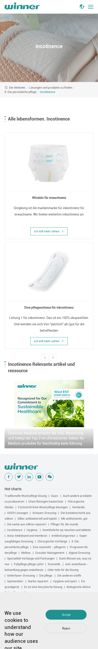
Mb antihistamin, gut (74, 518)
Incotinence (47, 92)
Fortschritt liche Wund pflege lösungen (43, 507)
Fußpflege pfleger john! (29, 564)
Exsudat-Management (49, 552)
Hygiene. (32, 530)
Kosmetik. (54, 564)
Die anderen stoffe (69, 575)
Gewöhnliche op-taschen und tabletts (66, 530)
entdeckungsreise (63, 535)
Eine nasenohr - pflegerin (49, 547)
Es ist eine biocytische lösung (43, 587)
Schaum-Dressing (44, 513)
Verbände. (78, 507)
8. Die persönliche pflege (20, 92)
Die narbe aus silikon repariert (26, 524)
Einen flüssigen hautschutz (45, 501)
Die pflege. (46, 575)
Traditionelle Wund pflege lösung (26, 496)
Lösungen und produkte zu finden (50, 87)
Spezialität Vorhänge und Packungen (31, 558)
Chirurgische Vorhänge (52, 541)
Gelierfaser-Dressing (21, 575)
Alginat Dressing (79, 552)
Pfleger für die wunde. (65, 524)
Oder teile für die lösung (63, 570)
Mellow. (26, 552)
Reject (66, 628)
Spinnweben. (15, 581)
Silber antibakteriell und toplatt (37, 518)
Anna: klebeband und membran (27, 535)
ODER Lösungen (17, 513)
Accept (66, 614)
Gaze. (55, 496)
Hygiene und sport (65, 581)
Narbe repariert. (38, 581)
